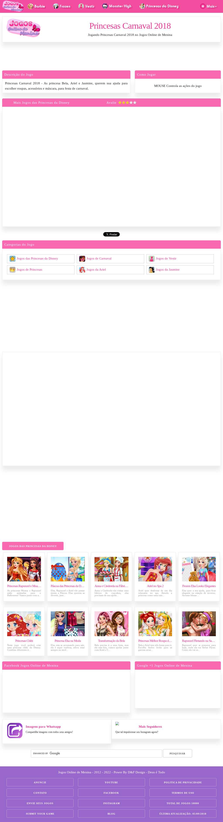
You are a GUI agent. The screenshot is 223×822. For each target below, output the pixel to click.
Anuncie (40, 782)
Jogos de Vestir (166, 258)
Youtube (111, 782)
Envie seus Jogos (40, 803)
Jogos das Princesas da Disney (37, 258)
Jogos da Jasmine (168, 269)
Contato (40, 793)
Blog (111, 813)
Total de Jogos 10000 (183, 803)
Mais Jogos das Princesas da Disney (42, 102)
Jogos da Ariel (96, 269)
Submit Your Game (40, 813)
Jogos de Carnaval (99, 258)
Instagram (111, 803)
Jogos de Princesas (29, 269)
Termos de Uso (183, 793)
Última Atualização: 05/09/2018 (182, 813)
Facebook (111, 793)
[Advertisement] (111, 57)
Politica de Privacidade (183, 782)
